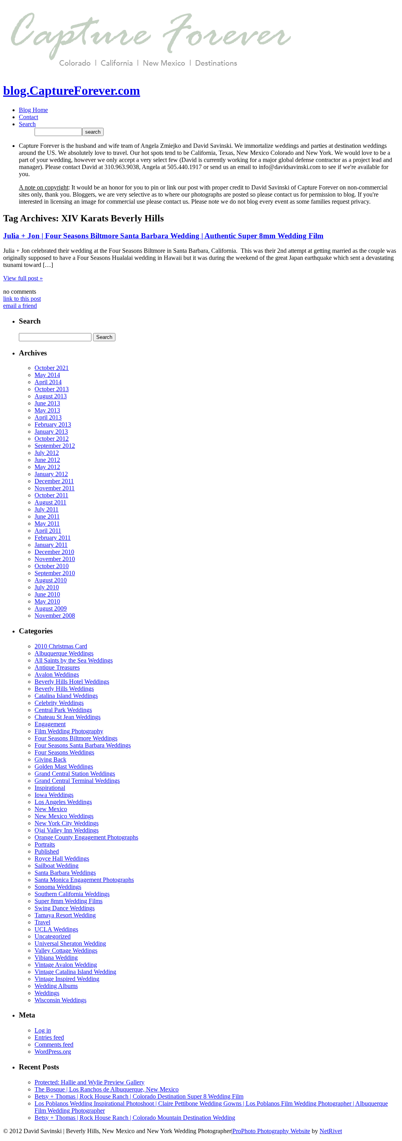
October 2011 (51, 495)
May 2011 (47, 523)
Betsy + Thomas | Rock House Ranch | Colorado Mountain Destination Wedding (135, 1117)
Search (27, 124)
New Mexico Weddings (64, 816)
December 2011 (54, 481)
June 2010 (47, 594)
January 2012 (51, 474)
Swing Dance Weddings (65, 908)
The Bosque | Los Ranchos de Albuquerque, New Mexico (107, 1089)
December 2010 (54, 551)
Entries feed (49, 1037)
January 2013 (51, 431)
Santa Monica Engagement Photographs (84, 879)
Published (47, 851)
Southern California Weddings (72, 894)
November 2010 (55, 559)
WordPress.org (53, 1051)
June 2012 (47, 459)
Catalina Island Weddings (66, 695)
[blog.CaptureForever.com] (148, 71)
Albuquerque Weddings (64, 653)
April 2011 (48, 530)
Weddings (47, 993)
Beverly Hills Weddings (64, 688)
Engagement (50, 724)
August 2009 (51, 608)
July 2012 (47, 452)
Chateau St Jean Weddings (67, 717)
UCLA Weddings (56, 929)
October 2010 (52, 566)
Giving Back (50, 759)
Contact (28, 117)
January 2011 (51, 544)
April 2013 (48, 417)
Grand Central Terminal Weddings (77, 780)
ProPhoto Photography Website (271, 1131)
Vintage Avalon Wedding (66, 964)
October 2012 (52, 438)
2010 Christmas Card (61, 646)
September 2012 (55, 445)
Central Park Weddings (63, 710)
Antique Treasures (57, 667)
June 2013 (47, 403)
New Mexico (51, 809)
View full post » (23, 278)
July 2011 (46, 509)
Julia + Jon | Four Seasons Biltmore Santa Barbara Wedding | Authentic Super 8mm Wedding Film (163, 236)
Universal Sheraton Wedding (70, 943)
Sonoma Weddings (58, 886)
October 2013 (52, 389)
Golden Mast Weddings (64, 766)
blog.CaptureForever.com (71, 90)
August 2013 (51, 396)
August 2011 (50, 502)
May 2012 (47, 467)
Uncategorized (53, 936)
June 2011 (47, 516)
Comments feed (54, 1044)
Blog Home (33, 110)
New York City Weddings (67, 823)
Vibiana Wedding (56, 957)
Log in (43, 1030)
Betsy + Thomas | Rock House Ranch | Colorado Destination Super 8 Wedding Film (139, 1096)
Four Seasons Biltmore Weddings (76, 738)
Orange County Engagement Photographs (86, 837)
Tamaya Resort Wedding (65, 915)
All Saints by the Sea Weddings (74, 660)
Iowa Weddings (54, 794)
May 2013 (47, 410)
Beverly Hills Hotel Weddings (72, 681)
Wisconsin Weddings (60, 1000)
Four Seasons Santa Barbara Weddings (83, 745)
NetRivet (331, 1131)
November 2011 (55, 488)
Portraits (45, 844)
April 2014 (48, 382)
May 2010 (47, 601)
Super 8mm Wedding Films (68, 901)
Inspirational (50, 787)
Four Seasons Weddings (64, 752)
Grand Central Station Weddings (75, 773)
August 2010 (51, 580)
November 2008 (55, 615)
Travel (42, 922)
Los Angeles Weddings (63, 802)
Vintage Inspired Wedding (67, 978)
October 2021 (52, 367)
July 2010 (47, 587)
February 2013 (53, 424)
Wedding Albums (56, 986)
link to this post (22, 298)
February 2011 (53, 537)
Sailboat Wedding (57, 865)
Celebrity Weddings (59, 702)
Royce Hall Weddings (62, 858)
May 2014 (47, 375)
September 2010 (55, 573)
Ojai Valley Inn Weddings (67, 830)
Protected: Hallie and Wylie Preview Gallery (89, 1082)
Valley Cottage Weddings (66, 950)
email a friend (20, 305)
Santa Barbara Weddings (65, 872)
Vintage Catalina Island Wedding (75, 971)
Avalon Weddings (57, 674)
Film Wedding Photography (69, 731)
